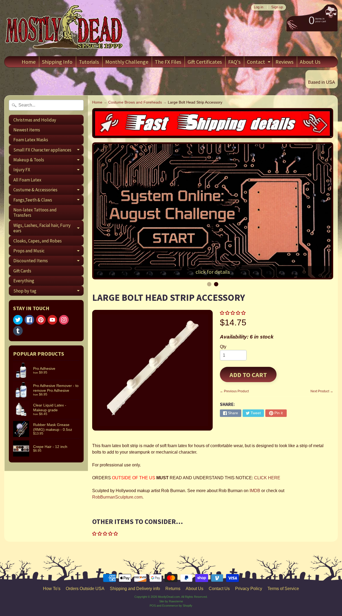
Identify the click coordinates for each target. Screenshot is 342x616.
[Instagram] (64, 320)
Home (29, 61)
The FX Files (168, 61)
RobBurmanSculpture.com (117, 497)
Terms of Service (283, 588)
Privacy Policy (248, 588)
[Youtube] (52, 320)
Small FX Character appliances (48, 151)
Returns (172, 588)
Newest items (26, 130)
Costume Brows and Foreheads (135, 102)
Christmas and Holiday (34, 120)
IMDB (255, 490)
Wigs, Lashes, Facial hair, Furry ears (48, 228)
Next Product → (321, 391)
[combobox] (46, 105)
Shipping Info (57, 61)
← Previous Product (234, 391)
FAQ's (234, 61)
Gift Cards (22, 271)
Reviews (284, 61)
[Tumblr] (18, 331)
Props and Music (48, 252)
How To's (51, 588)
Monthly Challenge (126, 61)
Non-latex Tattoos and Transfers (35, 212)
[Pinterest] (41, 320)
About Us (310, 61)
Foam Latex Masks (30, 140)
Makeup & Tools (48, 161)
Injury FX (48, 171)
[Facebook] (29, 320)
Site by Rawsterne (171, 601)
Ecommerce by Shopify (177, 605)
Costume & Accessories (48, 191)
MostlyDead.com (169, 596)
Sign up (277, 7)
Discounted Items (48, 262)
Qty (223, 346)
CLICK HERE (267, 478)
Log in (258, 7)
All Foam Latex (27, 180)
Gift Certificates (205, 61)
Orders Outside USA (85, 588)
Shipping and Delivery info (135, 588)
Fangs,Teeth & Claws (48, 201)
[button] (233, 313)
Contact (259, 62)
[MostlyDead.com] (64, 28)
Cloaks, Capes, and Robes (37, 241)
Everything (23, 281)
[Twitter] (18, 320)
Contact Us (219, 588)
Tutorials (89, 61)
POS (153, 605)
